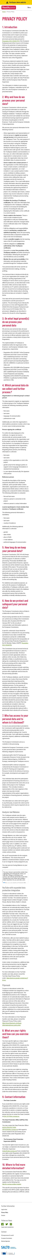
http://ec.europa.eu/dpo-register (11, 1184)
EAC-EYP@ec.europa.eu (11, 1116)
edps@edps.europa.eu (10, 1151)
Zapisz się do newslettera (7, 1227)
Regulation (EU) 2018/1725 (10, 41)
